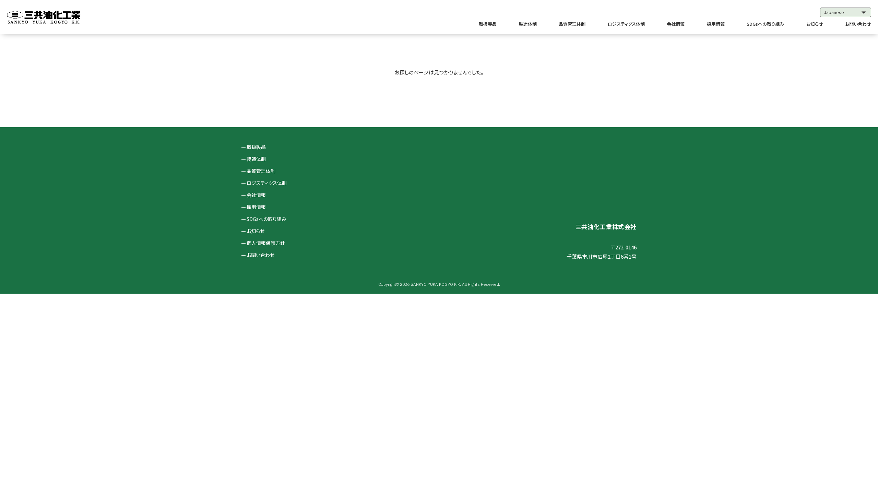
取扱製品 (488, 24)
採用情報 (716, 24)
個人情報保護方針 (266, 242)
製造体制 (528, 24)
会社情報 (676, 24)
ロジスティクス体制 (626, 24)
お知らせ (814, 24)
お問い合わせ (858, 24)
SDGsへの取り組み (765, 24)
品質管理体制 (572, 24)
